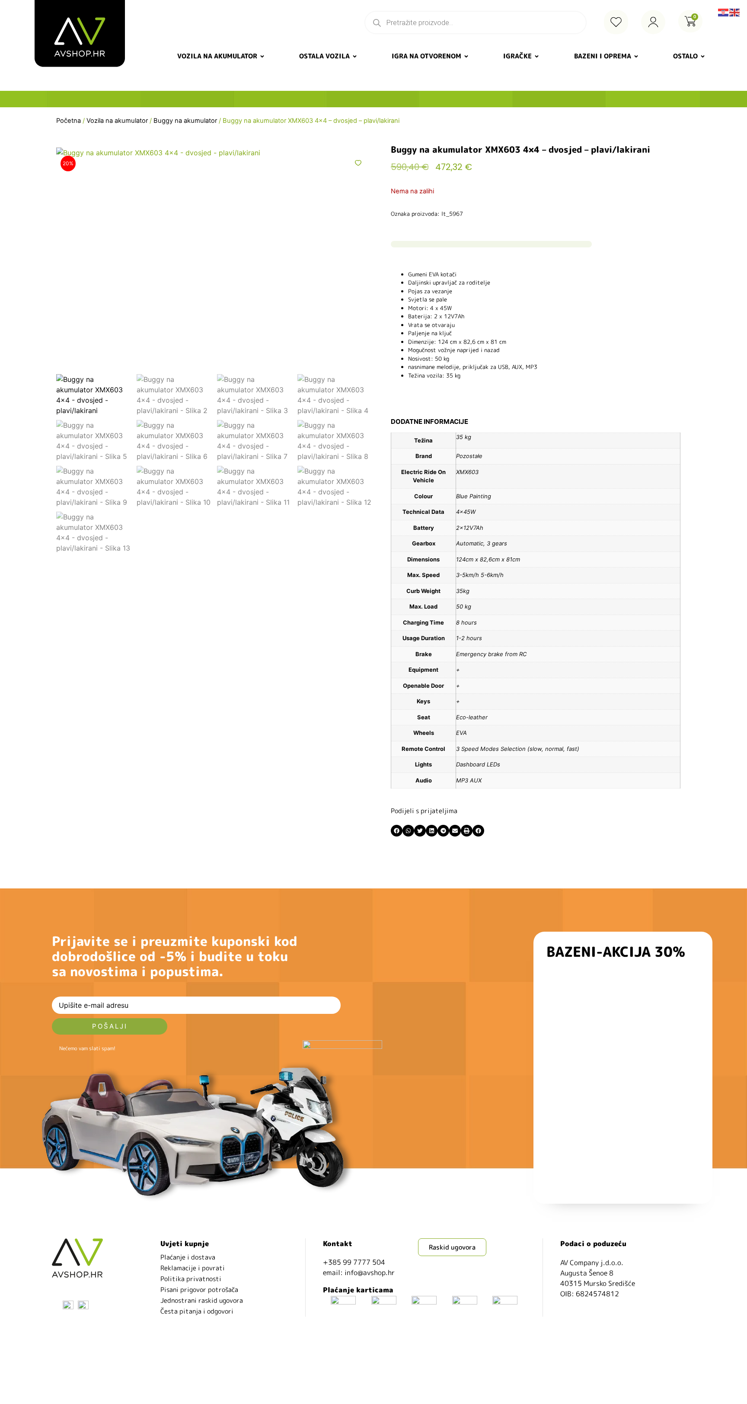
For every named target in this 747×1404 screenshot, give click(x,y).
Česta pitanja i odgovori (196, 1311)
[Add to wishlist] (358, 163)
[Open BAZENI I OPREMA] (636, 56)
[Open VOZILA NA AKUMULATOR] (262, 56)
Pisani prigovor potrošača (199, 1289)
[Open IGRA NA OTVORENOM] (466, 56)
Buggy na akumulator (185, 121)
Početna (68, 121)
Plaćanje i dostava (187, 1257)
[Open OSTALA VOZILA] (355, 56)
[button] (396, 831)
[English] (735, 11)
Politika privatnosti (190, 1278)
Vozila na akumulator (117, 121)
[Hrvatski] (723, 11)
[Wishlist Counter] (616, 22)
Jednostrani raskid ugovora (201, 1300)
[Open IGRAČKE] (537, 56)
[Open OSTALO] (703, 56)
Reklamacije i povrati (192, 1268)
